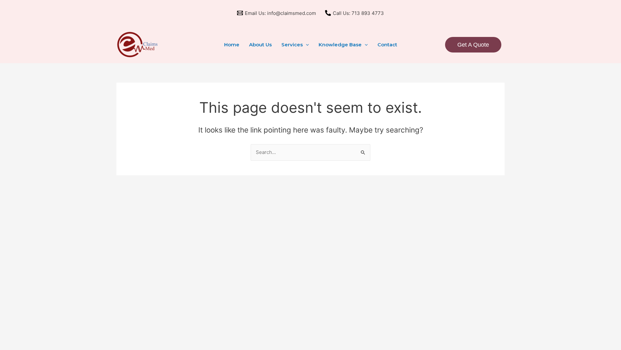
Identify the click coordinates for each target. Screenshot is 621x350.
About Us (260, 44)
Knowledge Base (340, 44)
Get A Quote (473, 45)
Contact (387, 44)
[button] (306, 44)
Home (231, 44)
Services (292, 44)
